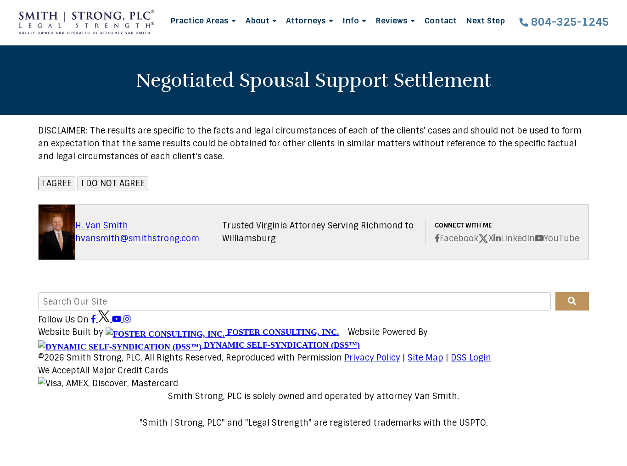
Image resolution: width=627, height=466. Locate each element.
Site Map (425, 357)
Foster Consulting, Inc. (282, 332)
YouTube (561, 238)
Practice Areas (200, 21)
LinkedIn (518, 238)
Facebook (459, 238)
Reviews (392, 21)
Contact (441, 21)
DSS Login (471, 357)
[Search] (572, 301)
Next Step (485, 21)
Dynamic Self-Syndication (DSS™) (281, 345)
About (259, 21)
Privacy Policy (372, 357)
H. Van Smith (101, 225)
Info (351, 21)
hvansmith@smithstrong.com (137, 238)
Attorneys (307, 21)
